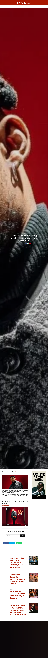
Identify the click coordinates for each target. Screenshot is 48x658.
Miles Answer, (17, 471)
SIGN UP (23, 535)
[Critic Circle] (24, 3)
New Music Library (28, 233)
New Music (24, 233)
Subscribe (43, 3)
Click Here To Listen (5, 505)
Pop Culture (11, 589)
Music (22, 233)
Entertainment (19, 233)
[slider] (11, 525)
